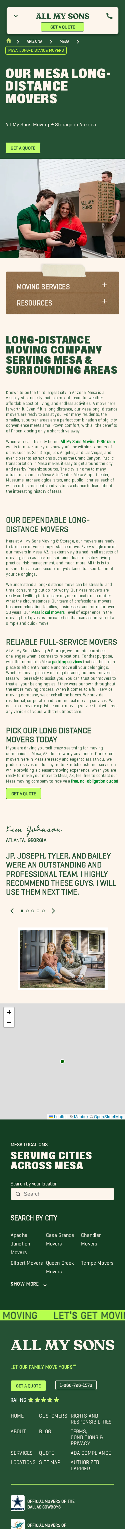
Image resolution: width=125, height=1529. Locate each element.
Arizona (34, 41)
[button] (62, 285)
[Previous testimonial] (12, 911)
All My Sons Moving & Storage (88, 440)
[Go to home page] (8, 42)
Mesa (64, 41)
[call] (109, 16)
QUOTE (46, 1451)
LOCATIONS (23, 1460)
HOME (17, 1414)
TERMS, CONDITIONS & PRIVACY (87, 1436)
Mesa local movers (48, 610)
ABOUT (18, 1430)
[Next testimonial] (53, 911)
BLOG (45, 1430)
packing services (67, 660)
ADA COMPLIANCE (91, 1451)
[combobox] (67, 1194)
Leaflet (60, 1116)
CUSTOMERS (53, 1414)
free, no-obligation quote (94, 779)
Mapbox (81, 1116)
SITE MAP (49, 1460)
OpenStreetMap (108, 1116)
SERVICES (22, 1451)
